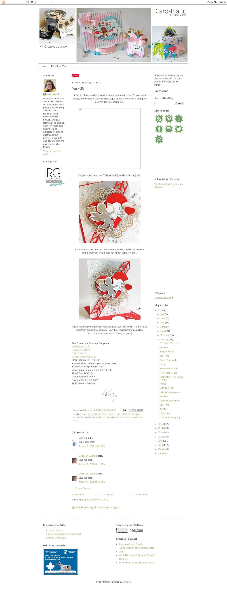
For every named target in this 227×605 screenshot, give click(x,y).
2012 (160, 436)
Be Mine (164, 347)
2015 (160, 424)
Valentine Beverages (170, 392)
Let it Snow (165, 413)
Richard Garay (102, 417)
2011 (160, 441)
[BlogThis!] (133, 410)
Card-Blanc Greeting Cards (110, 414)
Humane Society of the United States (136, 548)
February (165, 335)
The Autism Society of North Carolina (137, 562)
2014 (160, 428)
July (162, 314)
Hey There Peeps (168, 373)
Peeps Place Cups (169, 368)
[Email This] (130, 410)
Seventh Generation (56, 537)
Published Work (59, 66)
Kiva (121, 551)
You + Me (164, 356)
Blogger (126, 582)
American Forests (54, 530)
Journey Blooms (88, 417)
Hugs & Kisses (167, 351)
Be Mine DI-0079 (81, 350)
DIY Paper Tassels (169, 343)
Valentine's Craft (117, 417)
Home (44, 66)
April (162, 327)
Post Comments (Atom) (96, 499)
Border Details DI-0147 (84, 356)
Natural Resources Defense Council (63, 534)
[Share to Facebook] (139, 410)
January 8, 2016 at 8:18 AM (92, 446)
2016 (160, 310)
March (163, 331)
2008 (160, 453)
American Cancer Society (131, 544)
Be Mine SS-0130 (81, 346)
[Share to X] (136, 410)
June (163, 318)
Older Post (141, 494)
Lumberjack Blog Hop (170, 417)
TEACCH (123, 559)
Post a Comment (84, 488)
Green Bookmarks (169, 360)
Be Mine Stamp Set (88, 414)
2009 (160, 449)
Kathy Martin (53, 94)
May (162, 322)
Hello (162, 364)
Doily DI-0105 (79, 353)
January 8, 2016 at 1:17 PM (92, 464)
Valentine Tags (167, 388)
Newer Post (78, 494)
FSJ (125, 414)
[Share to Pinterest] (141, 410)
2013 (160, 432)
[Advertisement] (166, 239)
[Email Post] (124, 410)
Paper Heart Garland (170, 400)
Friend (163, 384)
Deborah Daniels (88, 456)
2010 (160, 445)
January (164, 339)
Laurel (82, 438)
